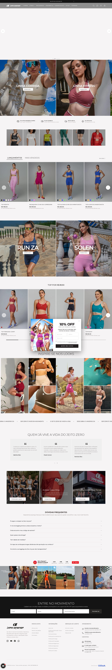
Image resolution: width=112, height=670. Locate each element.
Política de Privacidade (72, 342)
